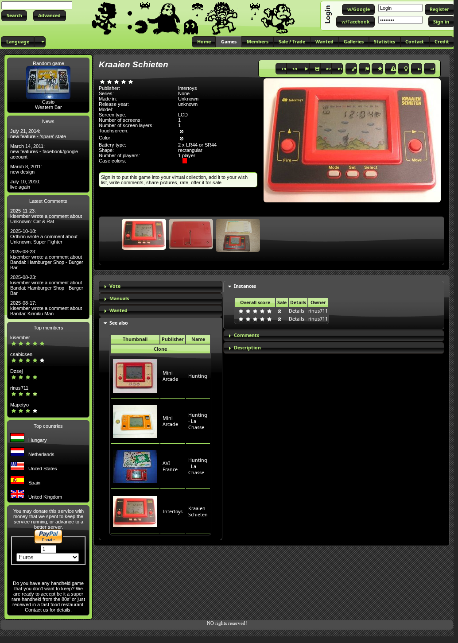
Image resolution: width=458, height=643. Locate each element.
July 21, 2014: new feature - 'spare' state (38, 133)
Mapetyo (19, 404)
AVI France (170, 466)
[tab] (160, 287)
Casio (48, 102)
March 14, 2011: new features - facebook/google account (44, 151)
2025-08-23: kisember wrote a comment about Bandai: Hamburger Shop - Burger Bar (46, 259)
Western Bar (48, 107)
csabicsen (21, 354)
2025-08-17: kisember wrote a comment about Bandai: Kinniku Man (46, 308)
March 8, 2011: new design (26, 169)
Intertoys (172, 511)
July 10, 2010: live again (25, 184)
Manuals (119, 298)
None (184, 93)
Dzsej (16, 371)
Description (247, 348)
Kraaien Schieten (198, 511)
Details (296, 311)
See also (118, 323)
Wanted (118, 310)
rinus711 (19, 388)
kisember (20, 337)
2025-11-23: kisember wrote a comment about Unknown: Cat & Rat (46, 216)
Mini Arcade (170, 376)
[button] (14, 15)
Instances (245, 286)
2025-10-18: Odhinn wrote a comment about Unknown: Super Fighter (44, 236)
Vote (114, 286)
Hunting (197, 376)
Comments (246, 335)
